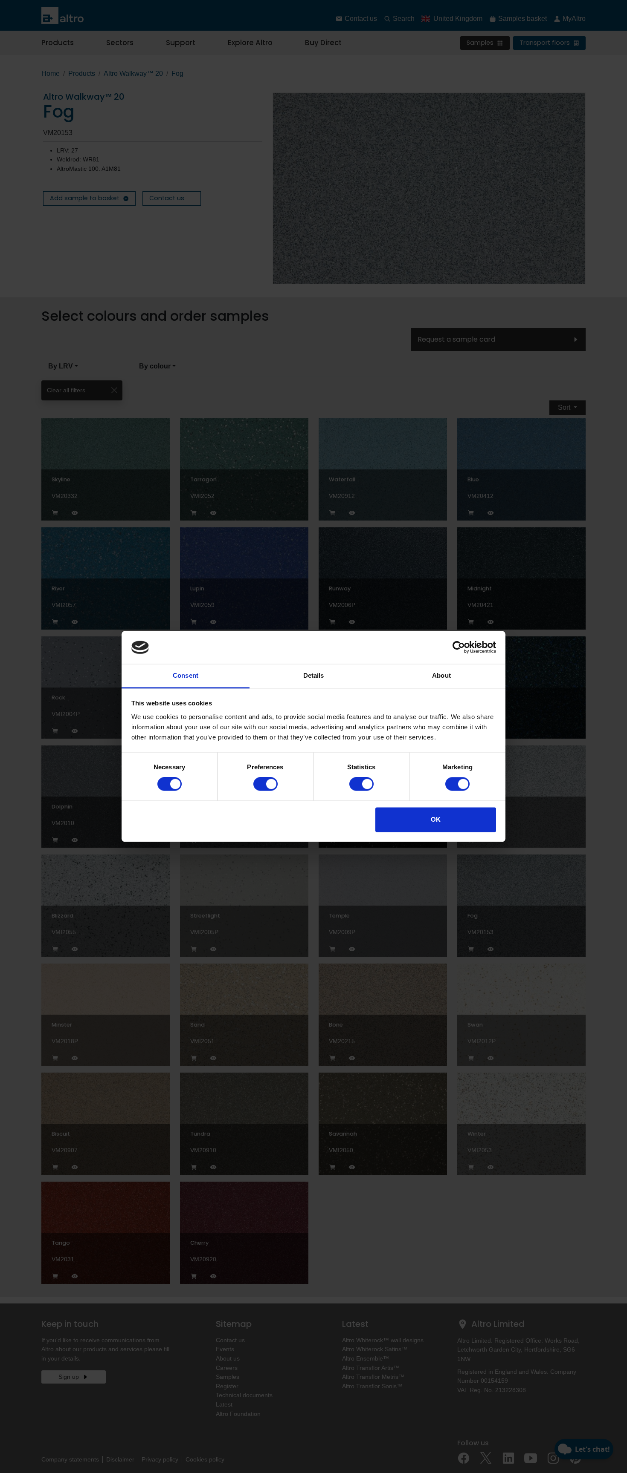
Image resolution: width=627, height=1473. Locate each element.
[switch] (265, 784)
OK (436, 819)
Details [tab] (313, 675)
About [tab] (441, 675)
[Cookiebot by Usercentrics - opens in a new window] (458, 647)
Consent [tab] (185, 675)
